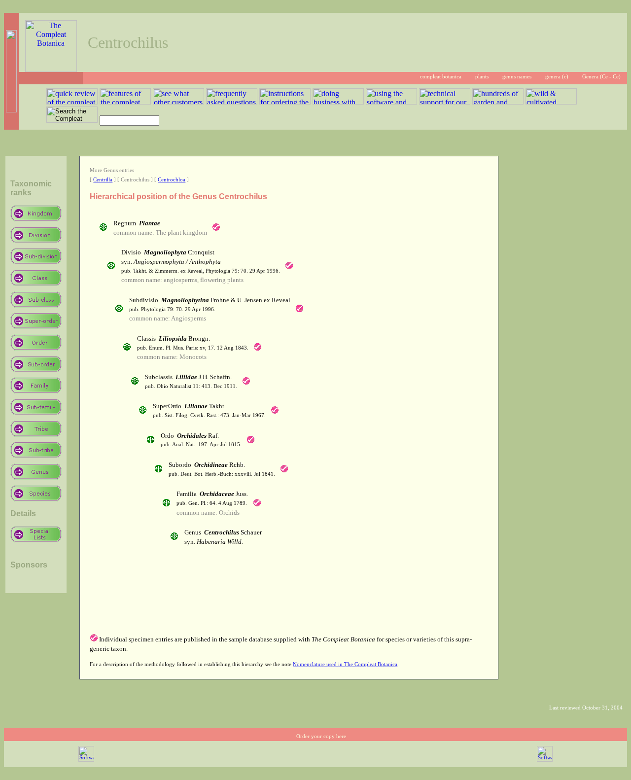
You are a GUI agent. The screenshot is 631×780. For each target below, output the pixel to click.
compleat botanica (440, 76)
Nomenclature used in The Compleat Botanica (345, 664)
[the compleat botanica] (51, 69)
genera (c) (556, 76)
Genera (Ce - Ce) (601, 76)
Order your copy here (321, 736)
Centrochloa (171, 179)
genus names (516, 76)
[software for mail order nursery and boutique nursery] (86, 760)
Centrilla (102, 179)
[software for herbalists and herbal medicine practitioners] (545, 760)
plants (482, 76)
